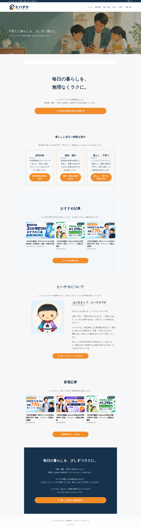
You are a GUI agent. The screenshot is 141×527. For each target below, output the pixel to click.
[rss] (128, 1)
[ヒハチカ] (19, 7)
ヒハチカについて (59, 521)
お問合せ (69, 521)
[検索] (131, 1)
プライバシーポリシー (80, 521)
